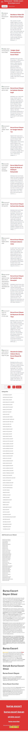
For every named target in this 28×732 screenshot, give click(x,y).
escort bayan (10, 618)
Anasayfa (4, 6)
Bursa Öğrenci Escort (8, 453)
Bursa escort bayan (7, 636)
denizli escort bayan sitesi (7, 579)
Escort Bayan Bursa (7, 487)
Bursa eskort (7, 629)
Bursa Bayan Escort (7, 404)
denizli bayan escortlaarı (7, 565)
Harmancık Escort (7, 499)
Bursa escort (5, 608)
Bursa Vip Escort (7, 480)
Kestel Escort (6, 512)
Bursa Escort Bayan (7, 416)
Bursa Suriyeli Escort (8, 470)
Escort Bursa (6, 490)
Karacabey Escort (7, 507)
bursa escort (14, 706)
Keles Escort (6, 509)
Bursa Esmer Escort (8, 429)
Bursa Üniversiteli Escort (9, 477)
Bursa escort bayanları (13, 614)
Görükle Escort (7, 495)
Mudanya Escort (7, 514)
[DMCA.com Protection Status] (14, 727)
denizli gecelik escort (6, 555)
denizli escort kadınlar (6, 553)
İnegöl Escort (6, 502)
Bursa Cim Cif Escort (8, 407)
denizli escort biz (5, 580)
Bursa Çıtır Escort (7, 409)
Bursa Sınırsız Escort (8, 468)
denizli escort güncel (6, 569)
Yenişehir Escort (7, 526)
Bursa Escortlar (7, 424)
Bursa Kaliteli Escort (8, 441)
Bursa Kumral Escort (8, 443)
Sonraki (19, 387)
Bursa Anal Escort (7, 399)
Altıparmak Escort (7, 394)
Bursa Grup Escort (7, 436)
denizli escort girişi (6, 568)
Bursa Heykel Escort (8, 438)
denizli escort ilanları (6, 550)
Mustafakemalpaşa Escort (9, 516)
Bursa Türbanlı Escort (8, 473)
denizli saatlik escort (6, 556)
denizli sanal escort (6, 551)
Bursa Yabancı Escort (8, 482)
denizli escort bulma (6, 571)
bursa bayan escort (15, 725)
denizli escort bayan (6, 539)
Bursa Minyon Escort (8, 451)
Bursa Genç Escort (7, 433)
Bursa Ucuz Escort (7, 475)
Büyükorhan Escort (8, 485)
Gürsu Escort (6, 497)
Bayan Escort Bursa (7, 397)
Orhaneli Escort (7, 521)
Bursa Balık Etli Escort (8, 402)
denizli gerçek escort (6, 576)
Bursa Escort (12, 6)
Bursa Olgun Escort (8, 455)
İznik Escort (6, 504)
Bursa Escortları (7, 426)
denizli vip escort (5, 562)
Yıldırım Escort (6, 529)
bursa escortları (14, 721)
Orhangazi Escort (7, 524)
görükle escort (14, 717)
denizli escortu (5, 549)
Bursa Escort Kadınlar (8, 419)
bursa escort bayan (14, 712)
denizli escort (5, 543)
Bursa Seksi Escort (7, 463)
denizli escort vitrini (6, 577)
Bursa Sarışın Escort (8, 460)
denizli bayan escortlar (6, 563)
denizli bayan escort (6, 540)
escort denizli (5, 541)
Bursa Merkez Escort (8, 448)
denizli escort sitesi (6, 559)
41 (13, 387)
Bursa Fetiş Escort (7, 431)
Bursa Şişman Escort (8, 465)
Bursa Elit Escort (7, 411)
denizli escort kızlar (6, 552)
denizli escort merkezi (6, 567)
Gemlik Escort (6, 492)
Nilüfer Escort (6, 519)
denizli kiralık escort (6, 557)
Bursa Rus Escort (7, 458)
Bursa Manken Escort (8, 446)
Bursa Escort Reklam (8, 421)
